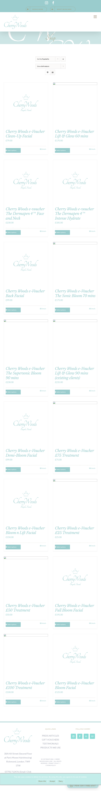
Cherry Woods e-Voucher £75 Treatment (74, 453)
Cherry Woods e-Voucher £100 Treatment (25, 685)
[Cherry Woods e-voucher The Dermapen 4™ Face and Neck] (26, 182)
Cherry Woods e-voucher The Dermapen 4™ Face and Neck (25, 214)
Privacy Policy (54, 763)
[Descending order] (63, 59)
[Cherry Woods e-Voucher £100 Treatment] (26, 656)
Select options (11, 150)
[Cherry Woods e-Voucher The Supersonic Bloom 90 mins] (26, 341)
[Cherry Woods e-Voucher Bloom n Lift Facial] (26, 501)
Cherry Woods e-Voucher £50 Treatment (25, 607)
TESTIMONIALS (50, 743)
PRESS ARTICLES (50, 735)
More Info (42, 781)
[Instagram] (73, 736)
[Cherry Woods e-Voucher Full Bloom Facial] (75, 579)
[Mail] (92, 736)
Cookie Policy (51, 765)
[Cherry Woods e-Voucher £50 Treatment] (26, 579)
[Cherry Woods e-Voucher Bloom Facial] (75, 656)
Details (44, 149)
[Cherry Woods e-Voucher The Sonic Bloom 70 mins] (75, 264)
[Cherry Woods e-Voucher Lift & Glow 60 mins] (75, 104)
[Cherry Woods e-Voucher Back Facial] (26, 264)
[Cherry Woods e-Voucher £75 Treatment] (75, 424)
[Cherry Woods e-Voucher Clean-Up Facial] (26, 104)
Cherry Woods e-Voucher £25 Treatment (74, 530)
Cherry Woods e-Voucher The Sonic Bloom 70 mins (75, 293)
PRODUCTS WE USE (50, 747)
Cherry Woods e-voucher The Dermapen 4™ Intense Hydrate (74, 214)
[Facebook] (79, 736)
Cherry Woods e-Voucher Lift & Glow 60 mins (74, 133)
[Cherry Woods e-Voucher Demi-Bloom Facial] (26, 424)
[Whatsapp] (86, 736)
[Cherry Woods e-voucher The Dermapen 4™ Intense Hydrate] (75, 182)
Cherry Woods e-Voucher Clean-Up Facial (25, 133)
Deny (61, 781)
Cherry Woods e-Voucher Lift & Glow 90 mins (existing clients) (74, 373)
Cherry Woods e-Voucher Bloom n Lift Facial (25, 530)
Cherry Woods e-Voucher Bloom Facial (74, 685)
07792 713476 (12, 771)
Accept (52, 781)
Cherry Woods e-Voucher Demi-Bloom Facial (25, 453)
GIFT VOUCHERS (50, 739)
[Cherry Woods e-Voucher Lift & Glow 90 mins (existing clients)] (75, 341)
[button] (83, 785)
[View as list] (52, 72)
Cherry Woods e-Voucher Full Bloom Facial (74, 607)
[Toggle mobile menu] (95, 17)
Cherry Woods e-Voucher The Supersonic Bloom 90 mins (25, 373)
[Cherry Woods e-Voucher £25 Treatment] (75, 501)
